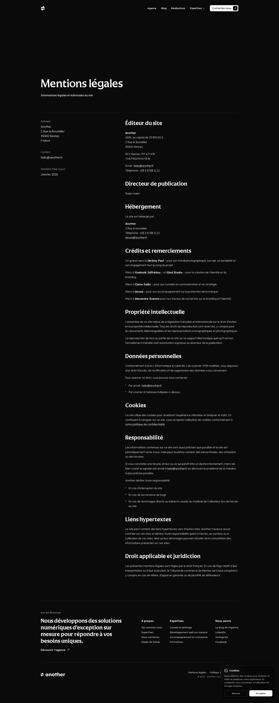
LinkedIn (220, 632)
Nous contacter (150, 637)
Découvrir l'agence (53, 649)
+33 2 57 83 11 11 (150, 170)
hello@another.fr (52, 157)
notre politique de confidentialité (145, 424)
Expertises (147, 632)
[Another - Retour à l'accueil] (53, 675)
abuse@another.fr (136, 237)
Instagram (221, 637)
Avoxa (139, 291)
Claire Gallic (143, 284)
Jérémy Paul (155, 260)
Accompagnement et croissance (189, 637)
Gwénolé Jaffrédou (147, 272)
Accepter (261, 693)
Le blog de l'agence (226, 627)
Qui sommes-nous (151, 627)
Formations (176, 642)
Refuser (236, 693)
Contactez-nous (221, 8)
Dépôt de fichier (150, 642)
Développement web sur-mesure (188, 632)
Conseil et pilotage (181, 627)
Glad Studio (174, 272)
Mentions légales (197, 672)
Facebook (221, 642)
